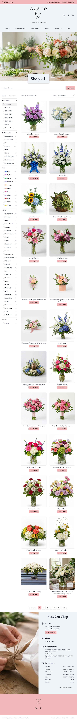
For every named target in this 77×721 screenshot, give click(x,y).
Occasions (57, 28)
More (68, 28)
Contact (64, 2)
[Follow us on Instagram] (36, 708)
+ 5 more (53, 651)
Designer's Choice (20, 28)
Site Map (73, 718)
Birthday (46, 28)
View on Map (51, 632)
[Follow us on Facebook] (40, 708)
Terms (53, 718)
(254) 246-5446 (8, 2)
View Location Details (65, 687)
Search (72, 88)
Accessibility (65, 718)
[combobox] (66, 95)
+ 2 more (47, 658)
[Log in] (68, 15)
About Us (71, 2)
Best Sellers (34, 28)
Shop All (7, 28)
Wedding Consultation (53, 2)
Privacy (58, 718)
